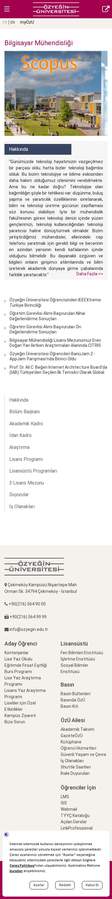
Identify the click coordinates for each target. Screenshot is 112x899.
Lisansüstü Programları (33, 471)
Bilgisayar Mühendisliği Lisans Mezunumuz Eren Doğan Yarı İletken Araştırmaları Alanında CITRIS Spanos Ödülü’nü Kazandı (55, 345)
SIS (64, 803)
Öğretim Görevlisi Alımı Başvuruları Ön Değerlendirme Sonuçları (45, 329)
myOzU (27, 22)
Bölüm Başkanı (24, 411)
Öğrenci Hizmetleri (78, 748)
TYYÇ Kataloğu (75, 815)
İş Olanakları (22, 506)
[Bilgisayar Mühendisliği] (56, 9)
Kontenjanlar (16, 652)
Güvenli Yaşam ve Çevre (83, 754)
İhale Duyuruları (75, 773)
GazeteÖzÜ (72, 735)
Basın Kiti (69, 706)
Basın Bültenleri (75, 693)
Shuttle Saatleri (76, 767)
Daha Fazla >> (89, 273)
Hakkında (18, 400)
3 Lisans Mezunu (26, 483)
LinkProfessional (77, 828)
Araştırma (19, 447)
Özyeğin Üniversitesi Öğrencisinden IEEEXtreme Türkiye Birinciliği (55, 302)
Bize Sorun (14, 721)
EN (12, 22)
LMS (65, 796)
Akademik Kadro (26, 423)
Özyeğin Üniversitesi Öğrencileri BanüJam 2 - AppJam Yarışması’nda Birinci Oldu (52, 356)
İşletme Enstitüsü (78, 659)
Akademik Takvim (77, 729)
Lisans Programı (26, 459)
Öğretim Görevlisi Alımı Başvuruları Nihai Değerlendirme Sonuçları (47, 316)
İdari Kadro (20, 435)
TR (4, 22)
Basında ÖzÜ (73, 700)
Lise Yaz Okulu (18, 659)
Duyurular (19, 494)
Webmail (69, 809)
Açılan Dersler (74, 821)
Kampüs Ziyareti (20, 715)
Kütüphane (71, 741)
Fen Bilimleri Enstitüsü (82, 652)
